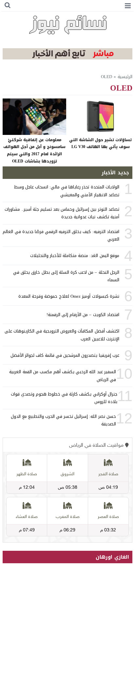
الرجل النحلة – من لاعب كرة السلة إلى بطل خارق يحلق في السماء (66, 276)
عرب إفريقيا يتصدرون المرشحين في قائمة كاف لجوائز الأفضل (64, 355)
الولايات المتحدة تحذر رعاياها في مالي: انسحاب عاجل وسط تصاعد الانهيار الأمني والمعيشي (66, 191)
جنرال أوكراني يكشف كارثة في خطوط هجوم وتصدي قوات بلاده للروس (64, 398)
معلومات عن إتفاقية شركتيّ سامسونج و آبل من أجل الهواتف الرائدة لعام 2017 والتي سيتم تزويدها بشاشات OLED (34, 150)
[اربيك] (67, 58)
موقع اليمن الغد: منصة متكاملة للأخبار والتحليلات (74, 255)
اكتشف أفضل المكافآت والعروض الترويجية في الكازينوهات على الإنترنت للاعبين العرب (62, 335)
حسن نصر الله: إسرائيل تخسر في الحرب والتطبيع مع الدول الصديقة (63, 420)
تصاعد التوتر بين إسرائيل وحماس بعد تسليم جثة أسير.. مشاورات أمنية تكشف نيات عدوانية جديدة (62, 213)
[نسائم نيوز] (67, 24)
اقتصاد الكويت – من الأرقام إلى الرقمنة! (83, 315)
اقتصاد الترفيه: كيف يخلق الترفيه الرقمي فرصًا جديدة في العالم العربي (61, 235)
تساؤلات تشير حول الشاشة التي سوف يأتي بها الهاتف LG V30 (100, 143)
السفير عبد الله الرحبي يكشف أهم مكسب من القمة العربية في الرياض (62, 375)
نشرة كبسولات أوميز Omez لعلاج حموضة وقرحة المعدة (68, 296)
